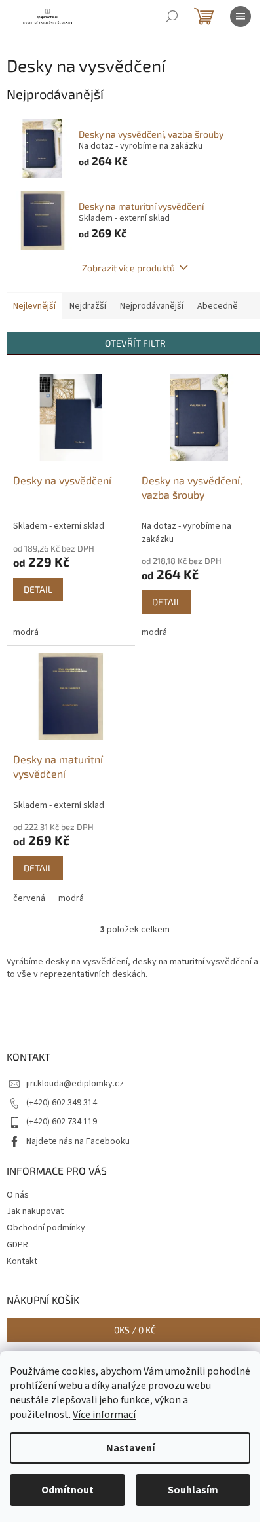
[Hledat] (172, 16)
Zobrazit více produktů (128, 267)
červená (29, 898)
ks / (135, 1329)
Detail (38, 589)
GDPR (17, 1244)
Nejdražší (87, 306)
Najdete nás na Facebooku (78, 1141)
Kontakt (22, 1261)
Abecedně (217, 306)
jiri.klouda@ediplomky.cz (75, 1083)
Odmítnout (67, 1490)
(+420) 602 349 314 (61, 1102)
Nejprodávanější (151, 306)
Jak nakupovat (35, 1211)
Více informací (104, 1414)
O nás (18, 1195)
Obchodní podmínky (46, 1227)
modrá (26, 632)
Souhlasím (193, 1490)
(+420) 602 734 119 (61, 1121)
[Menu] (240, 16)
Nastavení (130, 1448)
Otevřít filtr (135, 343)
